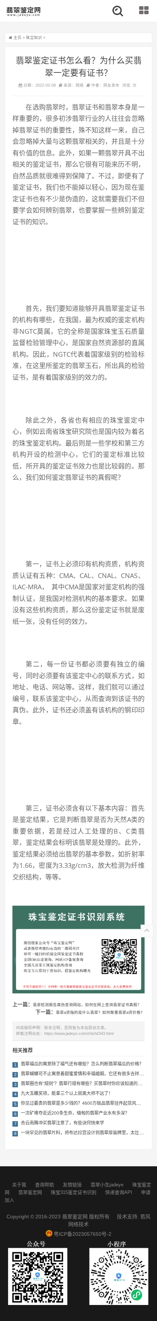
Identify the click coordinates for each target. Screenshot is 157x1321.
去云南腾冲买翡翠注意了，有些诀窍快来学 (62, 1123)
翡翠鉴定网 (30, 1192)
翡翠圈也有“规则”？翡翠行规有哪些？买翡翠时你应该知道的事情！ (86, 1083)
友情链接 (72, 1184)
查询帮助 (44, 1184)
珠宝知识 (34, 37)
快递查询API (118, 1192)
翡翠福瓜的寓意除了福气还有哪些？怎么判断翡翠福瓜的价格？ (82, 1064)
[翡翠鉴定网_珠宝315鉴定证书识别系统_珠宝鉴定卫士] (23, 12)
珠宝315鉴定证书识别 (73, 1192)
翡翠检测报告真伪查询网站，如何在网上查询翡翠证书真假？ (87, 1004)
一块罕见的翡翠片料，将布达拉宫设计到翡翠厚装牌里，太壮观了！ (86, 1132)
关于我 (19, 1184)
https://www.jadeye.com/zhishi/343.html (79, 1033)
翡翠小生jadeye (107, 1184)
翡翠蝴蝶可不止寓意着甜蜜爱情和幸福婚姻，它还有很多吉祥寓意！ (86, 1073)
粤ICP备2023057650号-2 (82, 1234)
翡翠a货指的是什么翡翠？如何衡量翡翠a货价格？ (100, 1012)
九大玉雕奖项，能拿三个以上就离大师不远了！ (67, 1093)
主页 (18, 37)
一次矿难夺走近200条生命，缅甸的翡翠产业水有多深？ (75, 1113)
